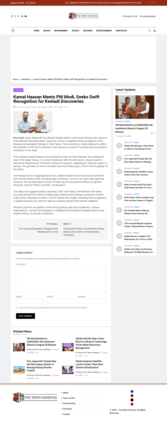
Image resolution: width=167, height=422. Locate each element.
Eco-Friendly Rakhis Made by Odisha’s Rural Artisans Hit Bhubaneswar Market (136, 213)
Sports (75, 31)
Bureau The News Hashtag (26, 107)
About (65, 393)
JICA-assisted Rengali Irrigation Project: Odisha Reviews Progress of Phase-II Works (139, 226)
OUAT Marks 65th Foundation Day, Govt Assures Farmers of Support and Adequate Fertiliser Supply (139, 200)
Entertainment (104, 31)
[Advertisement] (83, 58)
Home (36, 31)
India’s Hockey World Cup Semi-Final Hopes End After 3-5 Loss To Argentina (139, 187)
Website (81, 296)
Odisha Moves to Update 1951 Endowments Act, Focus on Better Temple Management (139, 239)
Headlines (18, 90)
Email (50, 296)
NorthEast (121, 31)
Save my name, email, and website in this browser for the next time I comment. (53, 308)
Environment (61, 31)
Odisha (46, 31)
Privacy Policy (69, 403)
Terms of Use (69, 398)
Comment (21, 264)
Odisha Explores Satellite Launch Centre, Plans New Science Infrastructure (89, 364)
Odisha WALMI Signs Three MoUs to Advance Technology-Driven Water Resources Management (139, 149)
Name (19, 296)
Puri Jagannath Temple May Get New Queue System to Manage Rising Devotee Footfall (103, 3)
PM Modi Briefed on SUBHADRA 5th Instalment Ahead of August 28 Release (41, 341)
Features (87, 31)
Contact (66, 414)
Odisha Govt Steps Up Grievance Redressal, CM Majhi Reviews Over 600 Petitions (139, 252)
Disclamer (67, 409)
